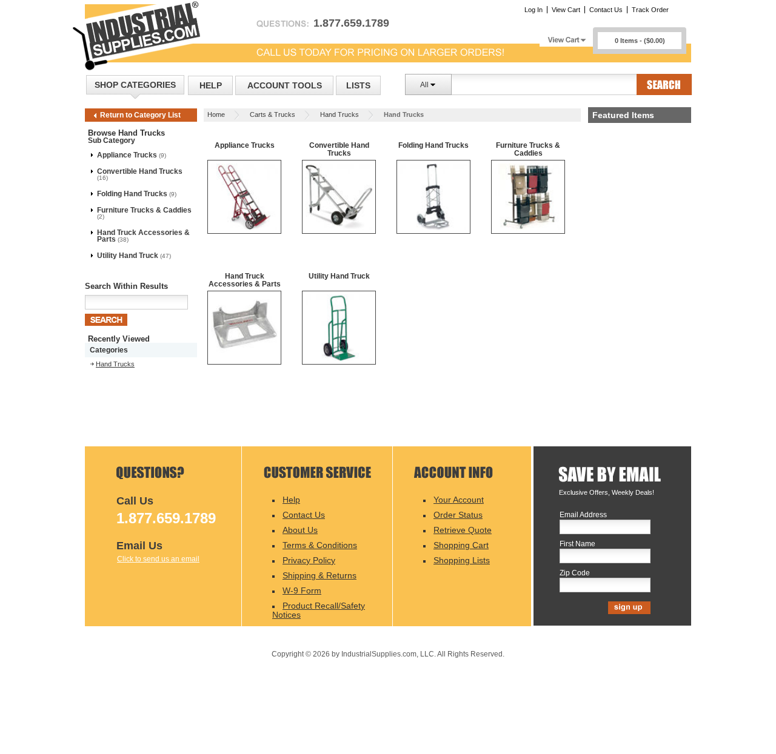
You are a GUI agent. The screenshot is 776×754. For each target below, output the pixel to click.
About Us (300, 530)
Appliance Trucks (127, 155)
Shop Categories (135, 85)
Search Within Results (126, 286)
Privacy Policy (309, 560)
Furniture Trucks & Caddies (144, 210)
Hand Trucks (339, 114)
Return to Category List (140, 115)
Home (216, 114)
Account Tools (284, 85)
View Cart (566, 9)
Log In (533, 9)
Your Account (458, 499)
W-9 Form (302, 590)
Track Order (650, 9)
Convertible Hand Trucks (139, 171)
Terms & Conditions (320, 545)
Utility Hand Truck (127, 255)
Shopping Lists (461, 560)
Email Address (583, 515)
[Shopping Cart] (566, 36)
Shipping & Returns (319, 575)
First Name (577, 544)
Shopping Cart (461, 545)
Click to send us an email (158, 559)
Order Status (458, 515)
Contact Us (606, 9)
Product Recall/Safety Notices (318, 610)
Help (210, 85)
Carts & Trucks (272, 114)
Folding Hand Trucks (132, 194)
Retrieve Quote (462, 530)
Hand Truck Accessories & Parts (143, 235)
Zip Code (575, 573)
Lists (358, 85)
